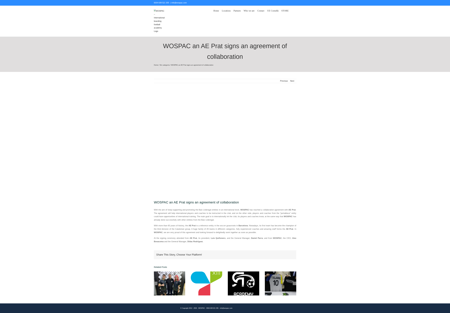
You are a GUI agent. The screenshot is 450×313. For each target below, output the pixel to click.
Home (156, 65)
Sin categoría (165, 65)
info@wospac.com (179, 3)
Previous (284, 81)
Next (292, 81)
